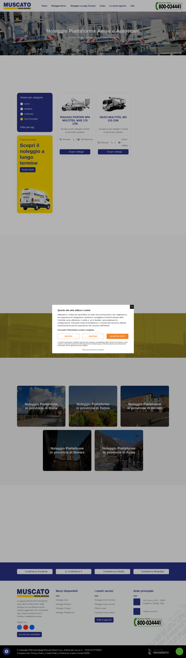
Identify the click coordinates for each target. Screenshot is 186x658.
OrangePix (100, 350)
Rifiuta (68, 336)
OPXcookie (85, 350)
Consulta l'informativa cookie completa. (76, 330)
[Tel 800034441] (179, 651)
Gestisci (93, 336)
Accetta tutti (117, 336)
